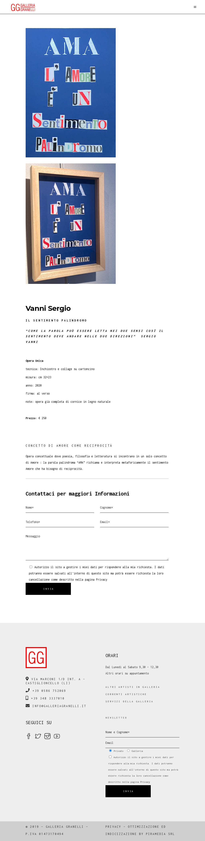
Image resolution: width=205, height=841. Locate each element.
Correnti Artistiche (126, 694)
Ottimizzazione (143, 826)
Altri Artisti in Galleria (133, 687)
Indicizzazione (121, 834)
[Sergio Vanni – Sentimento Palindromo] (102, 223)
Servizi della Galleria (130, 701)
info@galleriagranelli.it (59, 706)
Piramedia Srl (160, 834)
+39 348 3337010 (48, 698)
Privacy (101, 579)
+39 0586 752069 (49, 690)
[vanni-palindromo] (102, 92)
